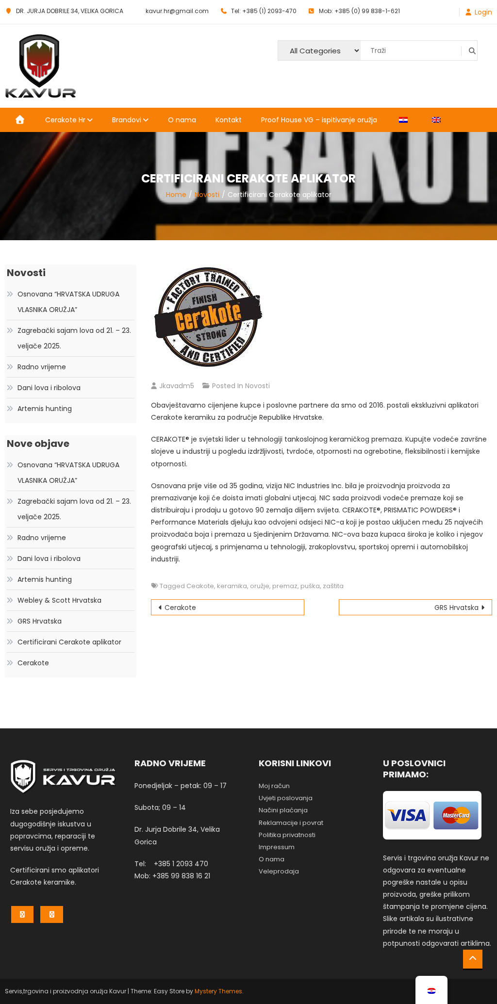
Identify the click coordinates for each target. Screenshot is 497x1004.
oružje (259, 586)
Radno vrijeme (41, 367)
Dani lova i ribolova (49, 388)
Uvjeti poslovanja (286, 798)
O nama (182, 120)
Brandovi (126, 120)
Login (483, 12)
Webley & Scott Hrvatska (59, 600)
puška (310, 586)
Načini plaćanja (283, 810)
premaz (285, 586)
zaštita (333, 586)
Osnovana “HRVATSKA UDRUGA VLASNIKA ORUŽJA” (68, 301)
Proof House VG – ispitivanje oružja (319, 120)
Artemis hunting (44, 408)
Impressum (277, 847)
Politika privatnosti (287, 834)
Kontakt (228, 120)
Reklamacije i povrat (291, 822)
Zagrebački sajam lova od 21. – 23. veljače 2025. (74, 338)
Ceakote (200, 586)
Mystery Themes (218, 991)
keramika (232, 586)
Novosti (257, 386)
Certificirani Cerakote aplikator (69, 642)
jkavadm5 (176, 386)
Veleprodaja (279, 871)
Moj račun (274, 785)
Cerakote (180, 607)
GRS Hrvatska (456, 607)
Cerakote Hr (65, 120)
